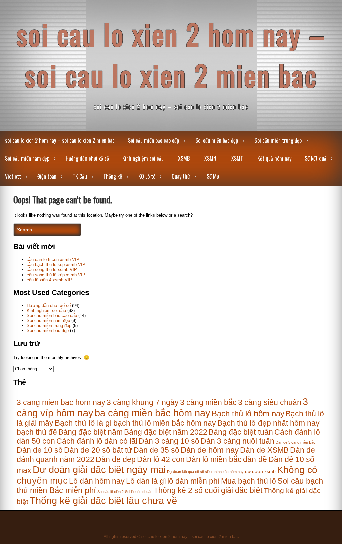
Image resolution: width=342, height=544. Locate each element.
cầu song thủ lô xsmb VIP (52, 269)
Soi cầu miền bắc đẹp (216, 140)
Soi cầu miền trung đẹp (278, 140)
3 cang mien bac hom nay (61, 402)
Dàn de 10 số (40, 450)
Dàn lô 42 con (161, 459)
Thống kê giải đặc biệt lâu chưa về (103, 500)
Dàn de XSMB (264, 450)
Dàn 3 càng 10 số (169, 441)
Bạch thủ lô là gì (83, 423)
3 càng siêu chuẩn (269, 402)
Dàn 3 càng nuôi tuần (237, 441)
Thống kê (112, 176)
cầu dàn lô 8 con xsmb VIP (53, 259)
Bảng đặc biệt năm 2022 (165, 432)
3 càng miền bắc (208, 402)
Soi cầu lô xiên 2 (110, 492)
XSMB (184, 158)
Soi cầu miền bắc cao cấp (153, 140)
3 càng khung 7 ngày (143, 402)
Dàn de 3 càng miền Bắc (295, 442)
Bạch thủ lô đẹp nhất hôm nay (268, 423)
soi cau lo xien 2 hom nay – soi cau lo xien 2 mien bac (171, 54)
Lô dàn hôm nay (97, 481)
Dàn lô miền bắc (214, 459)
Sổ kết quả (315, 158)
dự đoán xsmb (260, 471)
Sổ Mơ (213, 176)
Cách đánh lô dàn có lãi (96, 441)
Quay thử (181, 176)
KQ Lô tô (146, 176)
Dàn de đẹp (116, 459)
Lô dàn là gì (146, 481)
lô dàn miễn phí (193, 481)
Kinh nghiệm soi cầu (143, 158)
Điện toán (46, 176)
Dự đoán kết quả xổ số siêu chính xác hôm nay (205, 472)
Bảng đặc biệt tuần (241, 432)
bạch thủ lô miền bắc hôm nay (164, 423)
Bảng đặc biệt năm (90, 432)
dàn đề (255, 459)
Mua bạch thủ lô (248, 481)
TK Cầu (80, 176)
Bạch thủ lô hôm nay (248, 413)
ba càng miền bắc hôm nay (152, 412)
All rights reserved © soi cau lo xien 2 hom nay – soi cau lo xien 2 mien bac (171, 536)
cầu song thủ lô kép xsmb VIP (56, 274)
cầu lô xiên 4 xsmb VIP (49, 279)
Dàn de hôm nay (210, 450)
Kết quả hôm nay (274, 158)
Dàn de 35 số (156, 450)
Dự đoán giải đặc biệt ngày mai (99, 469)
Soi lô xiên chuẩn (138, 492)
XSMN (210, 158)
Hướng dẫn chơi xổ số (87, 158)
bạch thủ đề (37, 432)
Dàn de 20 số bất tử (98, 450)
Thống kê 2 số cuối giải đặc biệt (208, 490)
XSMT (237, 158)
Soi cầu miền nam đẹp (27, 158)
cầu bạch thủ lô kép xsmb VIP (56, 264)
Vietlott (13, 176)
